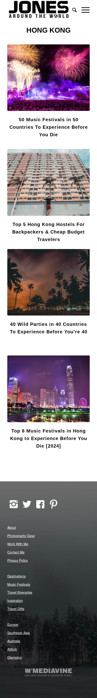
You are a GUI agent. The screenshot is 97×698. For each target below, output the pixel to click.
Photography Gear (21, 535)
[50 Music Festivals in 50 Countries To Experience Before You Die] (48, 77)
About (11, 527)
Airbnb (12, 649)
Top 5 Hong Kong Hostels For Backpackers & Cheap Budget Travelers (48, 232)
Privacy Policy (17, 560)
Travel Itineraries (19, 592)
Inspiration (15, 600)
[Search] (72, 9)
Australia (13, 641)
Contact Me (15, 552)
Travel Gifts (15, 608)
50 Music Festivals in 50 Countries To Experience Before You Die (48, 127)
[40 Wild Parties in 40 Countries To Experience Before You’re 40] (48, 282)
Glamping (14, 657)
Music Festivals (18, 584)
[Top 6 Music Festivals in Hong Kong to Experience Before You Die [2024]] (48, 388)
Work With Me (17, 544)
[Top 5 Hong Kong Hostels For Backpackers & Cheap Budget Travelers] (48, 182)
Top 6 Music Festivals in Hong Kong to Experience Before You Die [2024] (48, 438)
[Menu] (83, 9)
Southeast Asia (18, 632)
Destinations (16, 576)
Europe (12, 624)
